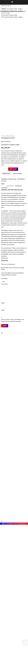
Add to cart (13, 169)
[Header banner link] (14, 323)
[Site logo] (14, 2)
